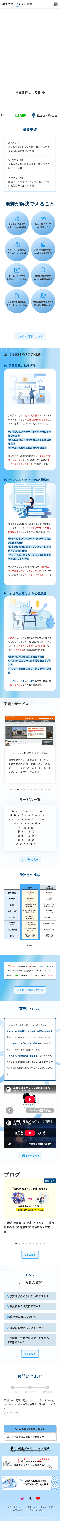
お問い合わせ (19, 1510)
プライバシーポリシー (37, 1510)
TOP (9, 1507)
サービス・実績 (31, 1507)
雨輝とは (17, 1507)
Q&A (51, 1507)
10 (45, 789)
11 (49, 789)
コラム (43, 1507)
